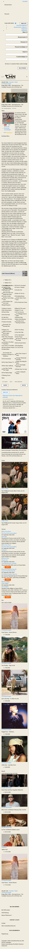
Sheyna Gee (5, 560)
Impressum (4, 945)
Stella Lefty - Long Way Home (9, 765)
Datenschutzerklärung (7, 944)
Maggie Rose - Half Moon (8, 731)
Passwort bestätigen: (20, 47)
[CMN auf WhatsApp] (19, 91)
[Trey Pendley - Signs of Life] (14, 649)
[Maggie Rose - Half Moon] (14, 715)
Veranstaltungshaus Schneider (9, 563)
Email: (24, 51)
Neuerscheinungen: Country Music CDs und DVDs (14, 450)
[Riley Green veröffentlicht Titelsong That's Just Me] (14, 800)
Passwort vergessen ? (22, 25)
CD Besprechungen (6, 630)
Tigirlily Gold (4, 849)
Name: (24, 32)
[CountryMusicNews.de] (11, 76)
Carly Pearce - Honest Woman (9, 632)
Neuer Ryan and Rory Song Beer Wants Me (12, 790)
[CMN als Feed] (25, 91)
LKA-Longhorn (5, 586)
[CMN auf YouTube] (22, 91)
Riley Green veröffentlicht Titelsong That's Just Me (14, 809)
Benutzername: (22, 37)
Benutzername (8, 4)
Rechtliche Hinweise (18, 944)
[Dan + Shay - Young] (14, 97)
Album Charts (5, 488)
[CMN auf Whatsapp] (20, 899)
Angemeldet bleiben (9, 23)
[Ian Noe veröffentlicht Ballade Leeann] (14, 820)
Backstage (4, 536)
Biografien (4, 847)
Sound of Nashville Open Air (8, 570)
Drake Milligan (5, 583)
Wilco (11, 381)
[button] (7, 915)
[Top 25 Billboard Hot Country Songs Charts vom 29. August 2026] (14, 506)
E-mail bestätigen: (21, 56)
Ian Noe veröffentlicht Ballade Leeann (11, 829)
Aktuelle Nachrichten (7, 787)
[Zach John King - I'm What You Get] (14, 682)
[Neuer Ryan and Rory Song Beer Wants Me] (14, 780)
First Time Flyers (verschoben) (9, 533)
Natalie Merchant (18, 381)
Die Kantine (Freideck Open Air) (9, 574)
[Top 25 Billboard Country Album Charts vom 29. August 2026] (14, 474)
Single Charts (5, 520)
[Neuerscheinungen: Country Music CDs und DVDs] (14, 442)
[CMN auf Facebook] (13, 91)
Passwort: (23, 42)
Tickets (8, 567)
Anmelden (5, 392)
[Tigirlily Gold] (14, 840)
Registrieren (24, 28)
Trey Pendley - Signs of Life (8, 665)
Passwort (7, 14)
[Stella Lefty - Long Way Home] (14, 748)
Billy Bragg (5, 381)
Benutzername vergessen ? (20, 27)
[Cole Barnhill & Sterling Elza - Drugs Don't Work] (14, 422)
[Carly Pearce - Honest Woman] (14, 616)
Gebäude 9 (4, 550)
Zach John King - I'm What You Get (10, 698)
